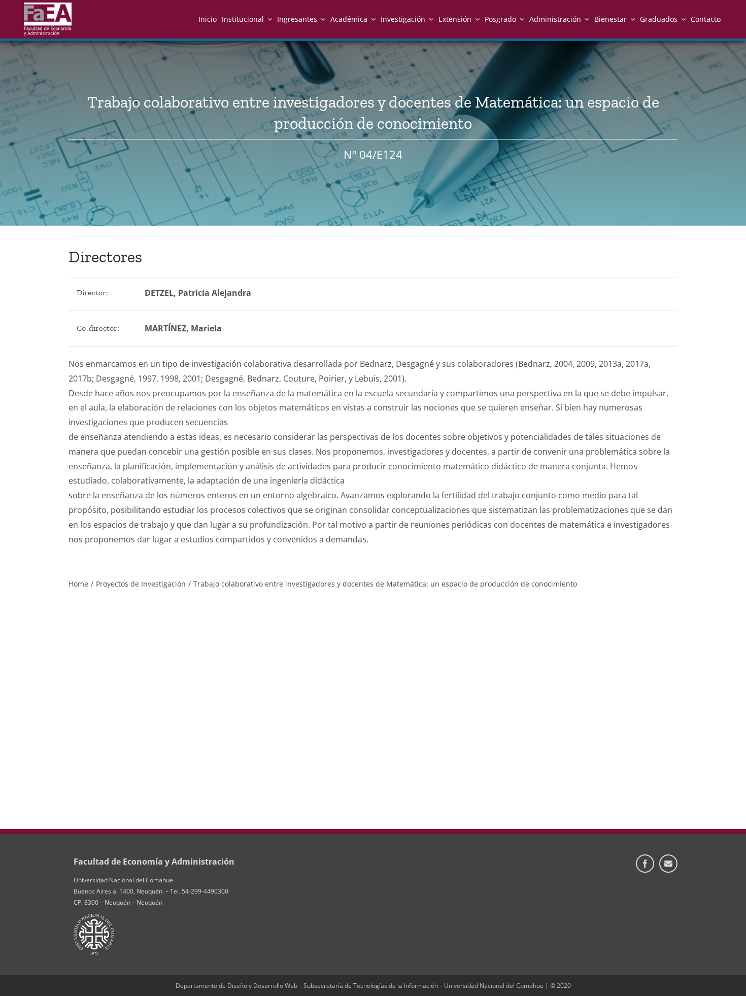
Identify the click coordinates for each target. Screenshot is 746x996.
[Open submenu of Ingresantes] (321, 19)
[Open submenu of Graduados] (681, 19)
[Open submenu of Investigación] (429, 19)
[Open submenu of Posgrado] (520, 19)
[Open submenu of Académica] (371, 19)
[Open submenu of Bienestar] (631, 19)
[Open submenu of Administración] (585, 19)
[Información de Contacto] (668, 863)
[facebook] (645, 863)
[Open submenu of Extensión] (475, 19)
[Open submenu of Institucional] (268, 19)
